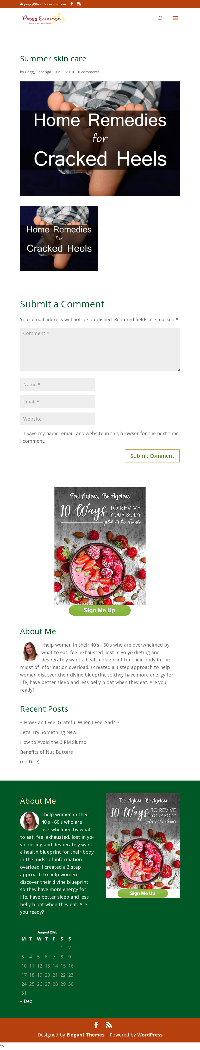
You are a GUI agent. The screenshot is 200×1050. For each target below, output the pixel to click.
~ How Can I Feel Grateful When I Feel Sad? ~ (69, 722)
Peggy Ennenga (38, 71)
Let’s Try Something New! (48, 732)
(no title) (29, 761)
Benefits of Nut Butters (46, 752)
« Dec (26, 1001)
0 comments (88, 71)
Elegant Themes (85, 1035)
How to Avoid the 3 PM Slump (53, 742)
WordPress (149, 1035)
